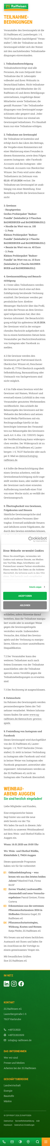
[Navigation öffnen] (46, 1142)
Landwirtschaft (12, 1085)
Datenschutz (8, 1121)
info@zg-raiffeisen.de (20, 1040)
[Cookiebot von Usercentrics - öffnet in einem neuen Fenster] (35, 539)
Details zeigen (35, 587)
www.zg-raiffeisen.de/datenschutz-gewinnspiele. (23, 719)
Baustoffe (9, 1095)
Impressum (8, 1125)
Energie (8, 1090)
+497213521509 (16, 1035)
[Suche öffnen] (37, 1142)
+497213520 (14, 1029)
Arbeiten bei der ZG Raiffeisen (20, 1068)
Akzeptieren (25, 595)
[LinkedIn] (6, 983)
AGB (38, 1121)
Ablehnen (25, 605)
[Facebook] (21, 983)
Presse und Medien (14, 1062)
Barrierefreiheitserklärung (24, 1121)
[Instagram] (14, 983)
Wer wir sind (11, 1057)
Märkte (8, 1101)
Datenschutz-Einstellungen (24, 1125)
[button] (20, 1142)
